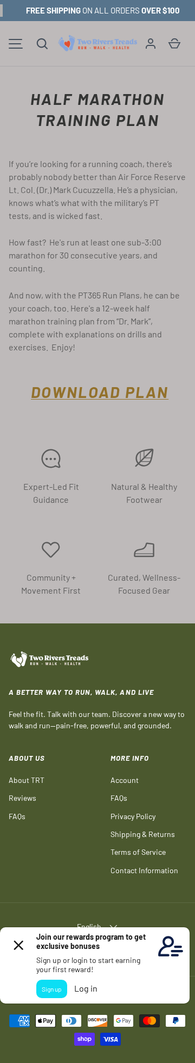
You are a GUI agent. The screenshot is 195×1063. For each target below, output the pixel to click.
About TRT (26, 780)
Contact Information (144, 870)
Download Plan (99, 391)
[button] (42, 44)
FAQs (17, 816)
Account (124, 780)
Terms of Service (138, 851)
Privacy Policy (132, 816)
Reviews (22, 797)
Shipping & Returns (142, 834)
